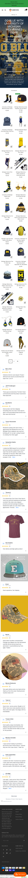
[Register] (24, 840)
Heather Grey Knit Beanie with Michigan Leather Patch (7, 352)
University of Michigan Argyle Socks (7, 195)
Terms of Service (19, 819)
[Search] (5, 10)
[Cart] (25, 10)
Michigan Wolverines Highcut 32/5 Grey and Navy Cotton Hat (7, 285)
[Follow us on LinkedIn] (3, 856)
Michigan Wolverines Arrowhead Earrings (21, 195)
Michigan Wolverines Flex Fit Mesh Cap (7, 262)
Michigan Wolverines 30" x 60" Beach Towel (21, 284)
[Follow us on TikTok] (10, 853)
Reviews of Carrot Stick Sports (14, 799)
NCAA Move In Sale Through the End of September (14, 4)
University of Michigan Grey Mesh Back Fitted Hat (7, 130)
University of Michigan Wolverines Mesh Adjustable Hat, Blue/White (20, 263)
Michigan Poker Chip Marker (21, 307)
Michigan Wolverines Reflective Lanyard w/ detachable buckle (7, 308)
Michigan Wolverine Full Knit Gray (7, 151)
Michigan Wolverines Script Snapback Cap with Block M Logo (20, 108)
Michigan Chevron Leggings (21, 351)
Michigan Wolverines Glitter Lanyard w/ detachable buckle (21, 173)
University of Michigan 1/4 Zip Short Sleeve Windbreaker (21, 240)
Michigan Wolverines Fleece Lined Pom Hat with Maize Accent (20, 217)
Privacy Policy (19, 814)
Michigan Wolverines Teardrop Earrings (7, 330)
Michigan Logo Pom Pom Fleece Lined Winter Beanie (7, 240)
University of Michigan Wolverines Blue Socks (7, 107)
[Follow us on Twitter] (7, 849)
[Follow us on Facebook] (3, 849)
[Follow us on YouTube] (7, 853)
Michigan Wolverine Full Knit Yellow (20, 151)
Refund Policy (19, 816)
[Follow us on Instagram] (10, 849)
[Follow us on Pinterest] (3, 853)
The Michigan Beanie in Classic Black (20, 330)
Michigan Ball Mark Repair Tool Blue (21, 130)
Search (17, 811)
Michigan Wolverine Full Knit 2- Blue (7, 216)
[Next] (17, 361)
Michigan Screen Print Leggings (7, 172)
